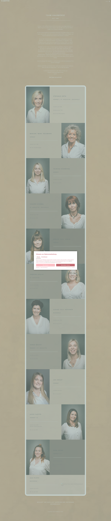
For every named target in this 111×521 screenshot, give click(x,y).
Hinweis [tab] (38, 256)
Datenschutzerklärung (43, 267)
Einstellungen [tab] (44, 256)
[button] (45, 265)
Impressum (38, 267)
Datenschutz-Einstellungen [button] (50, 262)
